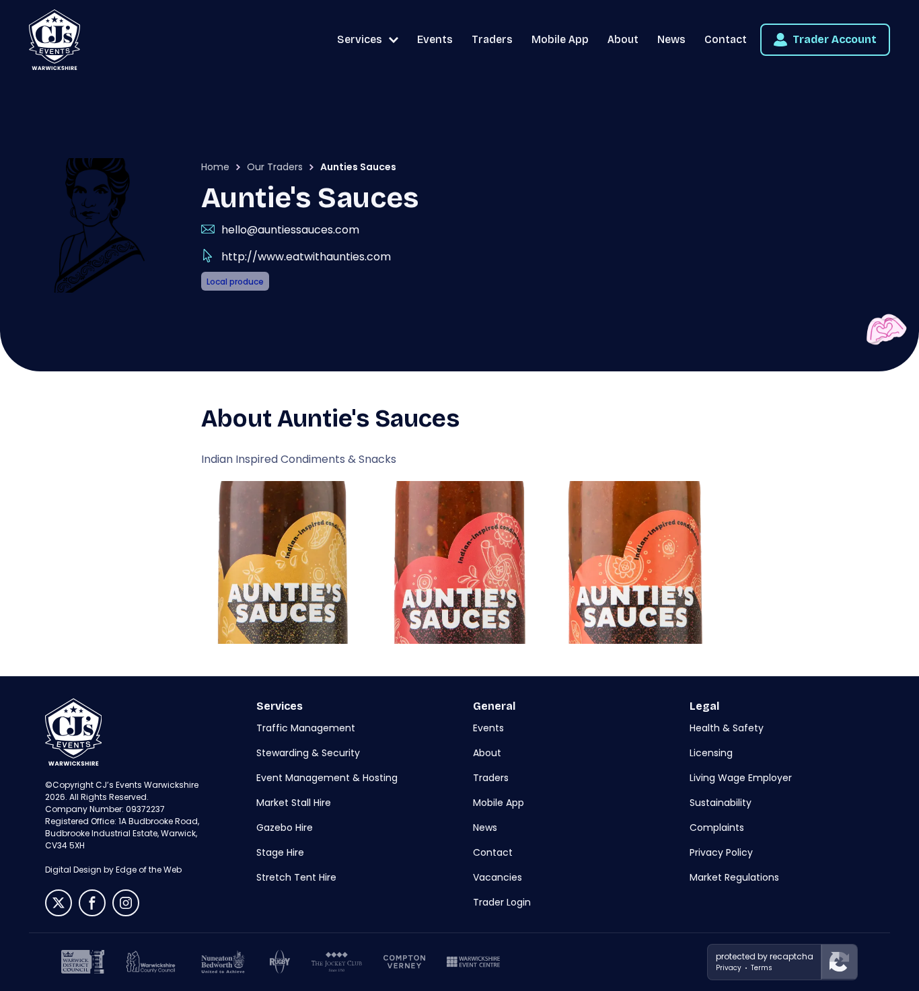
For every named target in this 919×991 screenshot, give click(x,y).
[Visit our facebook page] (92, 902)
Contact (725, 39)
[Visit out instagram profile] (125, 902)
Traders (492, 39)
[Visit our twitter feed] (58, 902)
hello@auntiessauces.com (290, 229)
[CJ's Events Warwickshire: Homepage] (54, 39)
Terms (761, 968)
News (671, 39)
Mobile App (560, 39)
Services (359, 39)
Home (215, 167)
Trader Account (835, 39)
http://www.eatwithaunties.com (306, 256)
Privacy (728, 968)
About (623, 39)
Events (435, 39)
